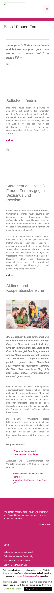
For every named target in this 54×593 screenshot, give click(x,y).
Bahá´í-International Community (19, 556)
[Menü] (46, 9)
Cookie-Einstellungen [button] (12, 589)
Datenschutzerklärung (32, 576)
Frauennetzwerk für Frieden (25, 454)
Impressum (17, 576)
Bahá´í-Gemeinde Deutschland (18, 552)
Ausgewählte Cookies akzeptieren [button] (38, 589)
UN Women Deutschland (24, 451)
